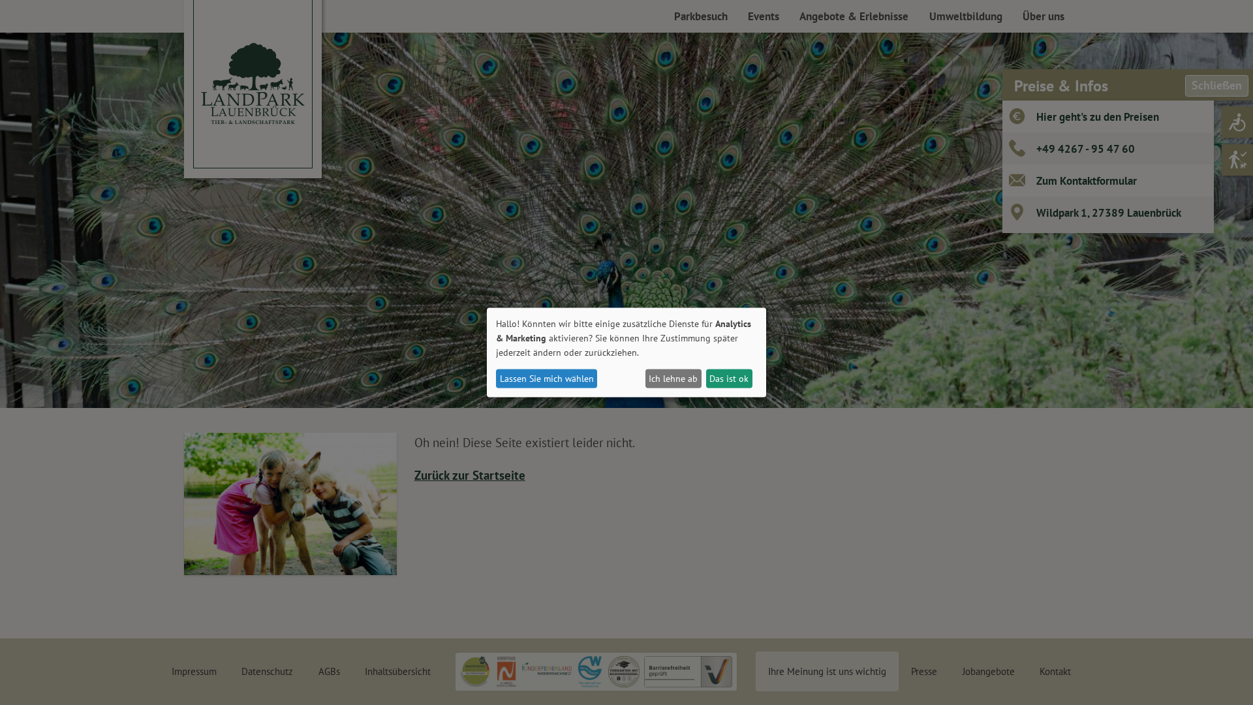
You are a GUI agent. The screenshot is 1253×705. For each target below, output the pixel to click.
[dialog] (626, 353)
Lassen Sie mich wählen (547, 378)
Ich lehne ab (673, 378)
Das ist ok (729, 378)
